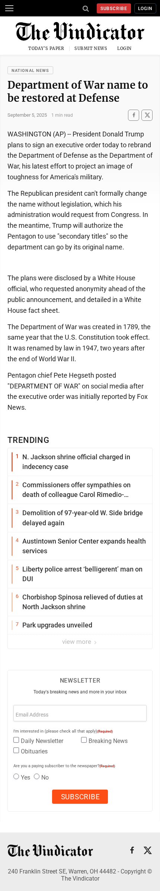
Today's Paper (46, 48)
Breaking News (108, 740)
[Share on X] (147, 115)
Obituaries (34, 751)
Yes (25, 777)
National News (30, 70)
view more (77, 641)
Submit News (90, 48)
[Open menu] (9, 8)
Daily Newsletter (42, 740)
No (45, 777)
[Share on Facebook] (133, 115)
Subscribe (114, 8)
